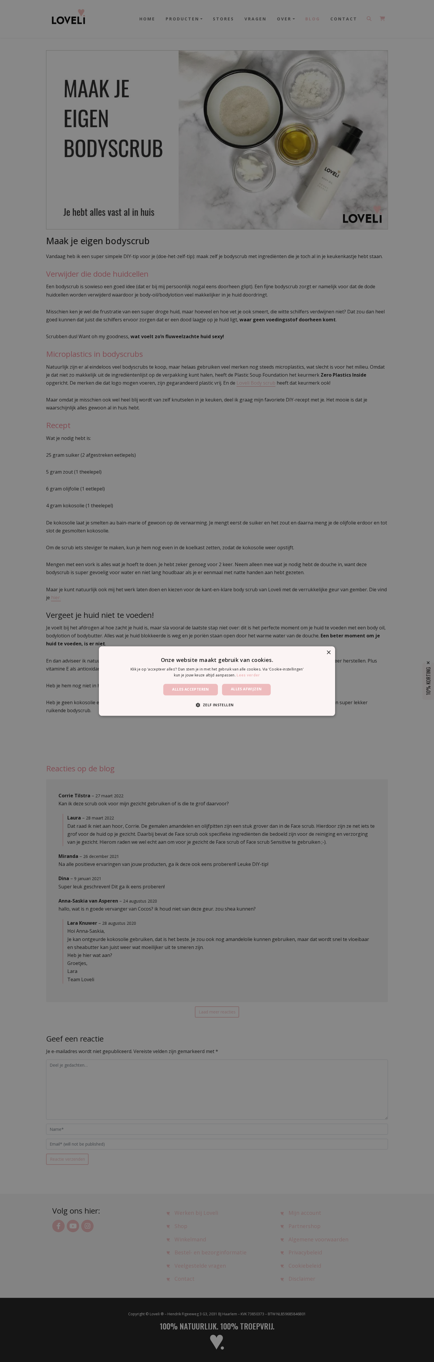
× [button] (328, 652)
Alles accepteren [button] (190, 689)
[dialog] (217, 681)
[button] (217, 704)
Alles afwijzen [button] (246, 689)
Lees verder (248, 675)
